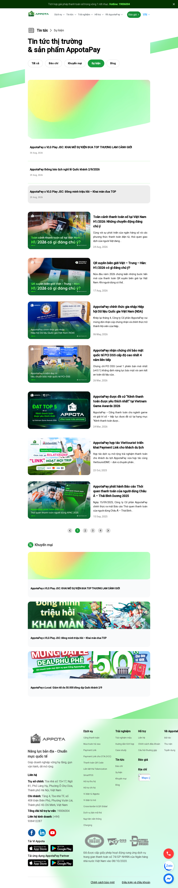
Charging (87, 825)
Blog (113, 63)
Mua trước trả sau (91, 744)
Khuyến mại (75, 63)
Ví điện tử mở (89, 800)
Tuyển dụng (169, 750)
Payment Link (89, 750)
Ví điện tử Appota (91, 794)
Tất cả (35, 63)
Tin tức (70, 14)
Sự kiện (96, 63)
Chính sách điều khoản (149, 744)
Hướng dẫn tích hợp (124, 744)
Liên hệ (141, 738)
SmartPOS (88, 775)
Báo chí (53, 63)
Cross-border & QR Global (95, 806)
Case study (120, 750)
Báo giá (132, 14)
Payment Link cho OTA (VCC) (97, 756)
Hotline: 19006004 (119, 4)
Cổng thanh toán (91, 738)
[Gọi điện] (168, 853)
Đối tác (167, 738)
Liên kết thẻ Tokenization (95, 769)
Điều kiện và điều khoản (136, 882)
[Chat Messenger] (168, 878)
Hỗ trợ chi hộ (89, 787)
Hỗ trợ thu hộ (89, 781)
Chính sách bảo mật (103, 882)
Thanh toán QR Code (93, 763)
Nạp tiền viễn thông (92, 819)
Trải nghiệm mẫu (123, 738)
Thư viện (168, 744)
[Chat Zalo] (168, 866)
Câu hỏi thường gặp (147, 750)
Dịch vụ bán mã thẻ (92, 812)
